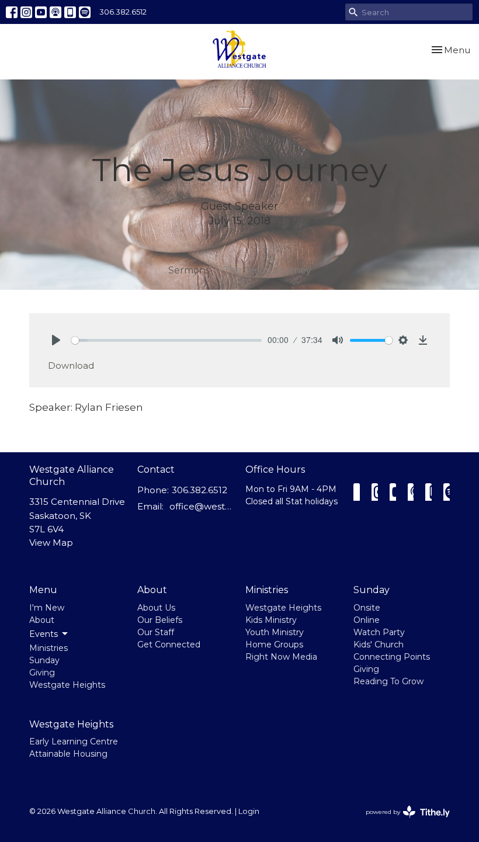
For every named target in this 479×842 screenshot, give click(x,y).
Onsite (366, 607)
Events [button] (43, 634)
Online (366, 620)
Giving (42, 672)
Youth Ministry (274, 632)
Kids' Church (378, 644)
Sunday (44, 660)
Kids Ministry (271, 620)
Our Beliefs (159, 620)
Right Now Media (281, 657)
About (41, 620)
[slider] (166, 340)
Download (71, 365)
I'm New (46, 607)
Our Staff (155, 632)
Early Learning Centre (73, 741)
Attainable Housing (68, 754)
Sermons (189, 270)
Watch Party (379, 632)
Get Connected (168, 644)
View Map (51, 542)
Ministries (48, 648)
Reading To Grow (388, 681)
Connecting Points (391, 657)
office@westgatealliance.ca (201, 506)
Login (248, 811)
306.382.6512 (123, 11)
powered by (402, 822)
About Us (156, 607)
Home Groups (274, 644)
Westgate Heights (67, 685)
